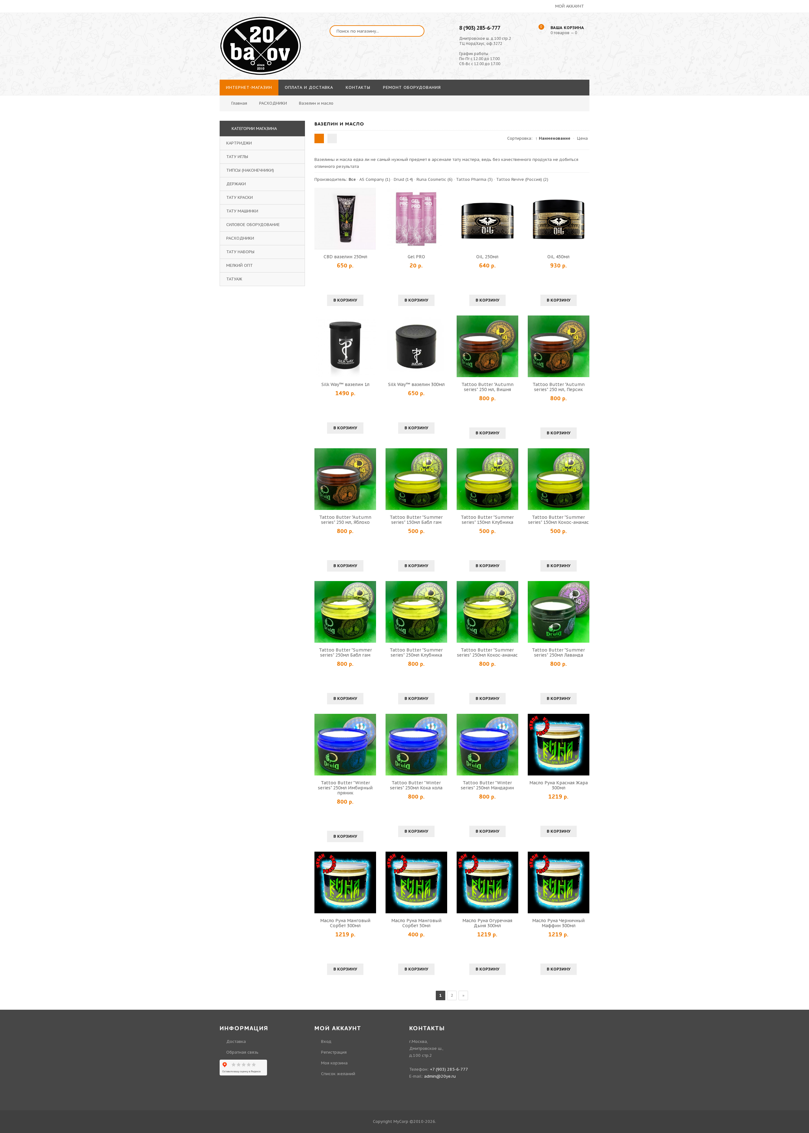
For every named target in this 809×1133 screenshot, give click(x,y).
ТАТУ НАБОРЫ (240, 251)
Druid (403, 179)
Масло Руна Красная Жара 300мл (558, 785)
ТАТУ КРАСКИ (239, 197)
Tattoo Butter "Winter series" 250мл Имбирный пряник (345, 788)
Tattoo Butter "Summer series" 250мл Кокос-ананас (487, 652)
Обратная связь (242, 1052)
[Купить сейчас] (320, 218)
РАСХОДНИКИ (240, 238)
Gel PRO (416, 257)
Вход (326, 1041)
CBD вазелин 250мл (345, 257)
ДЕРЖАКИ (236, 184)
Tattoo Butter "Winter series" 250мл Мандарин (487, 785)
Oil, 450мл (558, 257)
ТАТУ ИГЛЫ (237, 156)
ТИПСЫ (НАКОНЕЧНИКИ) (250, 170)
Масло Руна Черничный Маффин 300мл (558, 923)
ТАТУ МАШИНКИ (242, 211)
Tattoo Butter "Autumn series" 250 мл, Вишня (487, 387)
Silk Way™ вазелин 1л (345, 384)
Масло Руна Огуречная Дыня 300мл (487, 923)
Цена (582, 138)
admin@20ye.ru (440, 1076)
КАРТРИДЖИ (239, 143)
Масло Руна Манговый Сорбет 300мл (345, 923)
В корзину (345, 300)
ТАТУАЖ (234, 279)
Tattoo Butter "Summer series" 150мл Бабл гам (416, 519)
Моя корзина (334, 1063)
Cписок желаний (338, 1073)
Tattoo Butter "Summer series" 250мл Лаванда (558, 652)
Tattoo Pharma (474, 179)
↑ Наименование (552, 138)
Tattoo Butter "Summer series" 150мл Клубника (487, 519)
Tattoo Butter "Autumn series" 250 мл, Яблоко (345, 519)
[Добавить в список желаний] (370, 218)
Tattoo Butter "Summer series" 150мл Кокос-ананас (558, 519)
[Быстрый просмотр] (345, 218)
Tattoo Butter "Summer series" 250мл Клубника (416, 652)
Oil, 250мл (487, 257)
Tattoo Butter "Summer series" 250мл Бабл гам (345, 652)
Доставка (236, 1041)
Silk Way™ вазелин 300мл (416, 384)
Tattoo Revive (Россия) (522, 179)
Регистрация (334, 1052)
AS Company (374, 179)
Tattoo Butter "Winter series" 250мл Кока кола (416, 785)
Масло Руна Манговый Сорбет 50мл (416, 923)
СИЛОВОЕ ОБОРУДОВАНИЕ (253, 224)
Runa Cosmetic (435, 179)
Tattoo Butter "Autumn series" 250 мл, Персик (558, 387)
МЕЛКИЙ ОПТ (239, 265)
